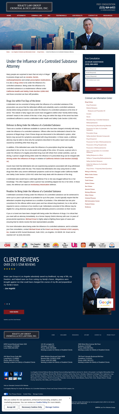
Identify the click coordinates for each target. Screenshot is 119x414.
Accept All (11, 407)
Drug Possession (91, 105)
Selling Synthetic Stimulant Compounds (98, 136)
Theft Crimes (89, 180)
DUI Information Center (92, 201)
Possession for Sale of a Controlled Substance (96, 129)
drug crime (18, 83)
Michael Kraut (31, 219)
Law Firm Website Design (105, 407)
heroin (35, 77)
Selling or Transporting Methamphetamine (98, 158)
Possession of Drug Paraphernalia (96, 145)
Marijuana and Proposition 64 (96, 111)
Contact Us (92, 15)
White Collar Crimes (91, 174)
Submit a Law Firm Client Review (12, 319)
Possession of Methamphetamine (96, 148)
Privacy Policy (111, 335)
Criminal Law (36, 15)
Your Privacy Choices (15, 394)
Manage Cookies (38, 394)
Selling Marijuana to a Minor (94, 155)
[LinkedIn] (15, 374)
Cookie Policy (27, 394)
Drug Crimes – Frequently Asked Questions (99, 168)
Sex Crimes (88, 186)
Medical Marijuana (91, 108)
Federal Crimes (90, 204)
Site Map (86, 335)
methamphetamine (14, 80)
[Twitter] (11, 374)
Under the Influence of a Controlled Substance (96, 164)
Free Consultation (92, 58)
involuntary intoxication (40, 185)
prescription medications (40, 80)
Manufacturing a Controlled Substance (97, 119)
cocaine (29, 77)
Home (9, 15)
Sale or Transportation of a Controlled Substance (97, 151)
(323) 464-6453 (107, 7)
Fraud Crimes (89, 177)
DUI (49, 15)
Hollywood (89, 374)
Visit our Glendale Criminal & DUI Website (16, 385)
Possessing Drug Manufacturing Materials (98, 125)
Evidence (88, 207)
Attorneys (21, 15)
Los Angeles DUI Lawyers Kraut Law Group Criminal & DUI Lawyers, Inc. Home (29, 7)
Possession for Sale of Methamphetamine (98, 142)
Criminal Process (90, 198)
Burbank (59, 374)
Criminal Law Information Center (98, 98)
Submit (99, 89)
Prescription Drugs (91, 133)
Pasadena (44, 376)
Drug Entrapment (91, 139)
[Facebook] (6, 374)
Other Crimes (89, 195)
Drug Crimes (89, 102)
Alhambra (39, 374)
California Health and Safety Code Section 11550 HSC (28, 91)
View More (14, 312)
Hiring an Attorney (91, 171)
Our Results (77, 15)
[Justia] (20, 374)
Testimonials (61, 15)
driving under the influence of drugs (21, 159)
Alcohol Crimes (90, 189)
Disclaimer (63, 335)
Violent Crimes (89, 183)
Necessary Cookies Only (32, 407)
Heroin (88, 117)
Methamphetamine (92, 122)
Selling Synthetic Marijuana (94, 161)
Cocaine (88, 114)
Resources (107, 15)
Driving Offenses (90, 192)
